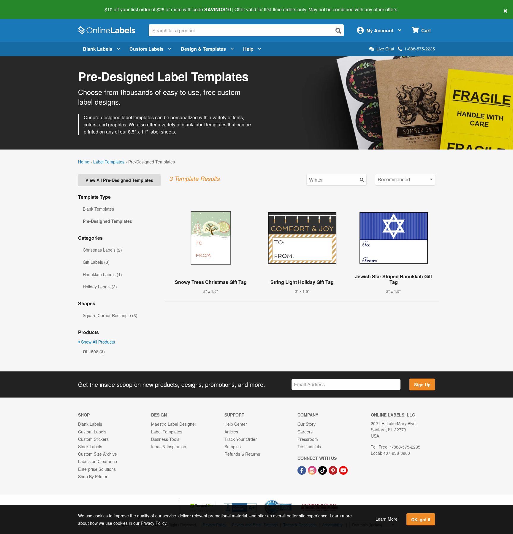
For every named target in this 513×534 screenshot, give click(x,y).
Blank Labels (97, 48)
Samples (232, 446)
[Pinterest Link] (333, 470)
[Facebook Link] (302, 470)
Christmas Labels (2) (102, 250)
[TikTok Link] (323, 470)
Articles (231, 432)
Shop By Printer (92, 476)
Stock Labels (90, 446)
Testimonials (309, 446)
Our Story (306, 424)
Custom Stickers (93, 439)
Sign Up (422, 384)
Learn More (387, 519)
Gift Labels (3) (96, 262)
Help (248, 48)
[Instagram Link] (313, 470)
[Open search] (338, 30)
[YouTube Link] (343, 470)
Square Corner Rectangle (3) (110, 315)
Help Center (235, 424)
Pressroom (307, 439)
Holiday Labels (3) (100, 287)
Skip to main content (21, 5)
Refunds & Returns (242, 454)
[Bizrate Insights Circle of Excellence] (289, 500)
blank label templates (204, 124)
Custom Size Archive (97, 454)
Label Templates (108, 162)
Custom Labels (146, 48)
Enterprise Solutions (97, 469)
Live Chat (385, 49)
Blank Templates (98, 209)
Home (83, 162)
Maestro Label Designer (173, 424)
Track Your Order (240, 439)
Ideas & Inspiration (168, 446)
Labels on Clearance (97, 461)
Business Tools (165, 439)
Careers (305, 432)
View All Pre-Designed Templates (119, 180)
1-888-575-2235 (419, 49)
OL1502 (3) (94, 352)
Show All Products (97, 342)
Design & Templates (203, 48)
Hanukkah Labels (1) (102, 274)
